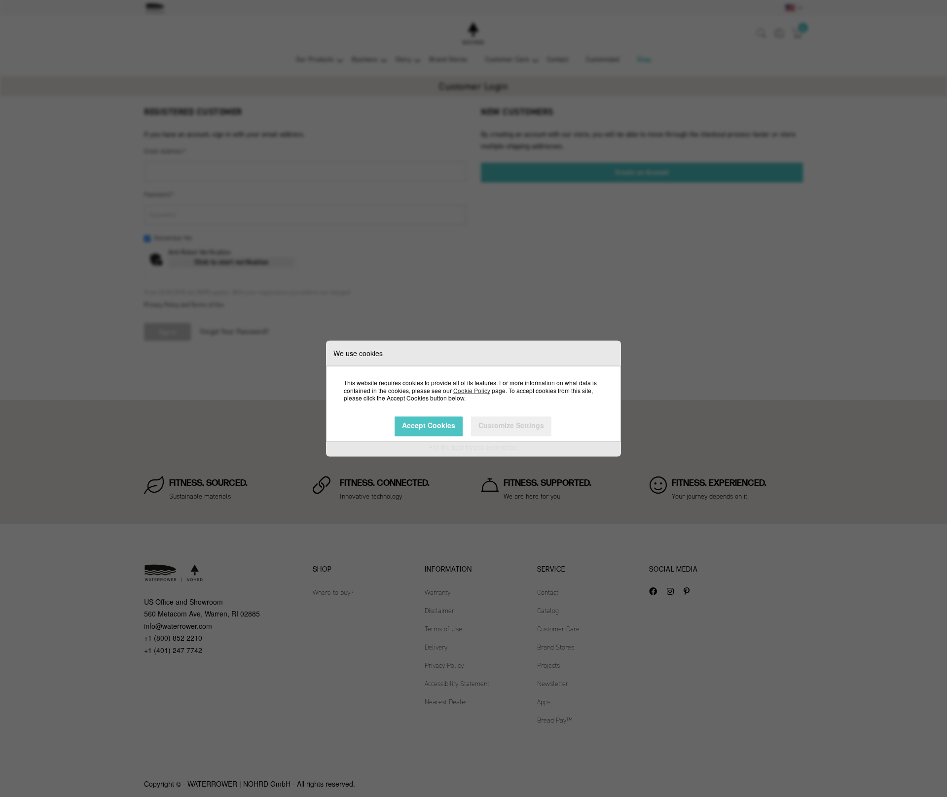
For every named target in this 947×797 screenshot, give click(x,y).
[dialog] (473, 398)
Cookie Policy (471, 390)
